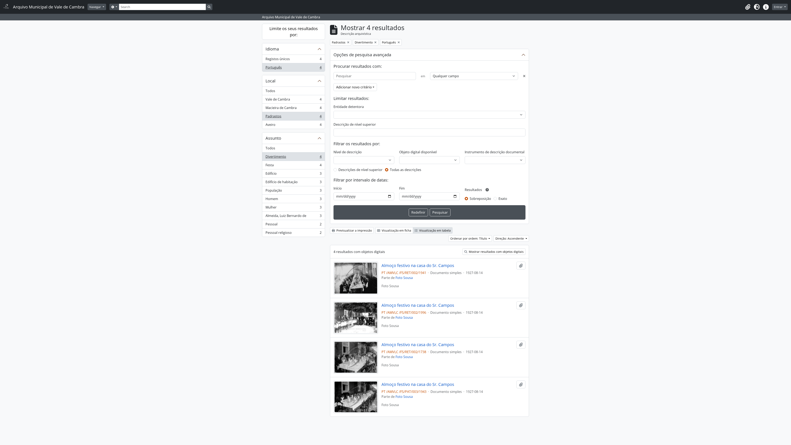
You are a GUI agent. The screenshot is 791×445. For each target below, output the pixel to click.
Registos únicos (293, 60)
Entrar (778, 7)
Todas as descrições (405, 169)
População (293, 191)
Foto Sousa (404, 277)
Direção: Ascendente (510, 238)
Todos (270, 91)
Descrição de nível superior (354, 124)
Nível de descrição (347, 152)
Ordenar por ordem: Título (469, 238)
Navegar (95, 7)
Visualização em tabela (434, 230)
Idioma (272, 49)
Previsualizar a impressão (354, 230)
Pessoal (293, 225)
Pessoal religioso (293, 233)
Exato (502, 198)
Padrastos (293, 117)
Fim (402, 188)
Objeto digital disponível (418, 152)
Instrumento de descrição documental (494, 152)
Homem (293, 200)
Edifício (293, 174)
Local (270, 81)
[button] (747, 7)
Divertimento (293, 157)
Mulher (293, 208)
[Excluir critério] (524, 76)
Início (337, 188)
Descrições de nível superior (360, 169)
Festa (293, 166)
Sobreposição (480, 198)
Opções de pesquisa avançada (362, 54)
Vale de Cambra (293, 100)
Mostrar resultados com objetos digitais (496, 252)
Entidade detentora (348, 106)
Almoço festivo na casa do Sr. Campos (417, 265)
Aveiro (293, 125)
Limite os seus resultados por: (293, 31)
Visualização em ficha (396, 230)
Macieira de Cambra (293, 108)
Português (293, 68)
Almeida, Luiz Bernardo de (293, 216)
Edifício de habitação (293, 183)
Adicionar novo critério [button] (354, 87)
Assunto (273, 138)
